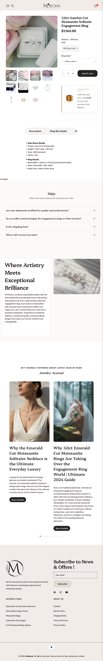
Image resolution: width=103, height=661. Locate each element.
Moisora (29, 656)
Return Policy (59, 611)
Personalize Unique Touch (17, 611)
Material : (69, 41)
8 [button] (57, 536)
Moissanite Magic (13, 616)
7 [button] (54, 536)
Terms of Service (61, 620)
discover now (11, 331)
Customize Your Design (15, 620)
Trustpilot (4, 179)
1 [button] (40, 536)
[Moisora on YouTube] (67, 592)
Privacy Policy (60, 625)
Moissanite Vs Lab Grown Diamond (20, 606)
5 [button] (49, 536)
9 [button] (59, 536)
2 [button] (42, 536)
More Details (18, 499)
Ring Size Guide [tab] (58, 131)
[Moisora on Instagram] (61, 592)
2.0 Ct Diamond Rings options (18, 625)
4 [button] (47, 536)
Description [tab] (35, 131)
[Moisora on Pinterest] (55, 592)
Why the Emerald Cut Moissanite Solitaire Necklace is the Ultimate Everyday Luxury (28, 458)
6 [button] (52, 536)
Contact (57, 606)
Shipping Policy (60, 616)
